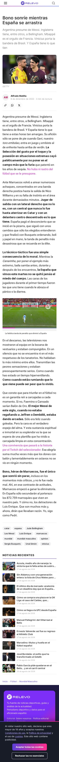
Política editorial (41, 718)
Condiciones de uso (15, 733)
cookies (19, 736)
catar (6, 528)
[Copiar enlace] (5, 105)
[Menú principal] (5, 3)
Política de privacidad (40, 733)
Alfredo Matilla (18, 96)
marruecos (41, 533)
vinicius (45, 544)
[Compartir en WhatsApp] (12, 105)
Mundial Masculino (28, 681)
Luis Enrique (25, 533)
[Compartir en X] (19, 105)
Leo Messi (9, 533)
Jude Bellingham (35, 528)
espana (18, 528)
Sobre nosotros (23, 718)
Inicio (5, 681)
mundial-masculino (26, 538)
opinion (44, 538)
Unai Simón (31, 544)
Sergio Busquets (12, 544)
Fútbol (13, 681)
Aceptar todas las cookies (29, 747)
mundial (8, 538)
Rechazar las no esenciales (29, 755)
